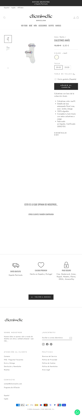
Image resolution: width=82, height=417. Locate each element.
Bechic (62, 37)
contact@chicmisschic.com (13, 384)
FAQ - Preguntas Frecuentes (13, 360)
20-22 (58, 67)
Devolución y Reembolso (12, 366)
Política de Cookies (48, 363)
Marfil (57, 57)
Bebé (30, 25)
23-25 (67, 67)
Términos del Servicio (49, 356)
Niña (35, 25)
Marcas (58, 25)
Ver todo (24, 25)
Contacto (7, 356)
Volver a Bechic (42, 297)
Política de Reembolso (50, 366)
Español (6, 8)
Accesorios (42, 25)
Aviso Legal (46, 370)
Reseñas (7, 370)
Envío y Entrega (9, 363)
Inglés (13, 8)
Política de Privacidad (49, 360)
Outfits (51, 25)
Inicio (56, 37)
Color (60, 53)
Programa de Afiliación (12, 387)
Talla (57, 63)
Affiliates (21, 8)
